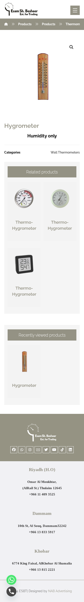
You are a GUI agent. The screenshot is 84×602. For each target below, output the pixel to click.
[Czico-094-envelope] (37, 449)
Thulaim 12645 (51, 488)
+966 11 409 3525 (42, 494)
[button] (71, 47)
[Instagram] (29, 449)
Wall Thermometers (65, 152)
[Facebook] (13, 449)
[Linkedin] (70, 449)
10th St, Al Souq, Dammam (38, 526)
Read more (26, 238)
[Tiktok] (62, 449)
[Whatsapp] (21, 449)
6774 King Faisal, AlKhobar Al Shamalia (42, 563)
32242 (62, 526)
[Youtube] (54, 449)
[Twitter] (46, 449)
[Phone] (11, 591)
